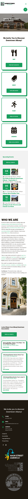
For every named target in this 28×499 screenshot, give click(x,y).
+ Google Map (17, 181)
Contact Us (4, 433)
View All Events (10, 162)
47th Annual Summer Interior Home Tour (13, 354)
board (24, 265)
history (8, 232)
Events (13, 345)
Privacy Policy (5, 441)
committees (18, 265)
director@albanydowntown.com (11, 423)
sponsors (8, 265)
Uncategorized (13, 356)
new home (13, 257)
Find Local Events (14, 142)
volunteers (13, 265)
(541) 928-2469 (8, 418)
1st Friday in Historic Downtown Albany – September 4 (13, 179)
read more (6, 347)
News (17, 345)
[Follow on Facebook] (3, 445)
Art (10, 345)
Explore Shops (14, 90)
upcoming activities (5, 231)
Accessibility (5, 436)
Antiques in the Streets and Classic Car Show (12, 205)
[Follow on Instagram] (6, 445)
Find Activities (14, 116)
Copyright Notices (6, 438)
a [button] (25, 9)
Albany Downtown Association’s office (15, 227)
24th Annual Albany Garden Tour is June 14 (14, 377)
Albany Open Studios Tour (11, 193)
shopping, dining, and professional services (11, 224)
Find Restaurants (14, 65)
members (3, 265)
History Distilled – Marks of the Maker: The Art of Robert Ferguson (14, 343)
